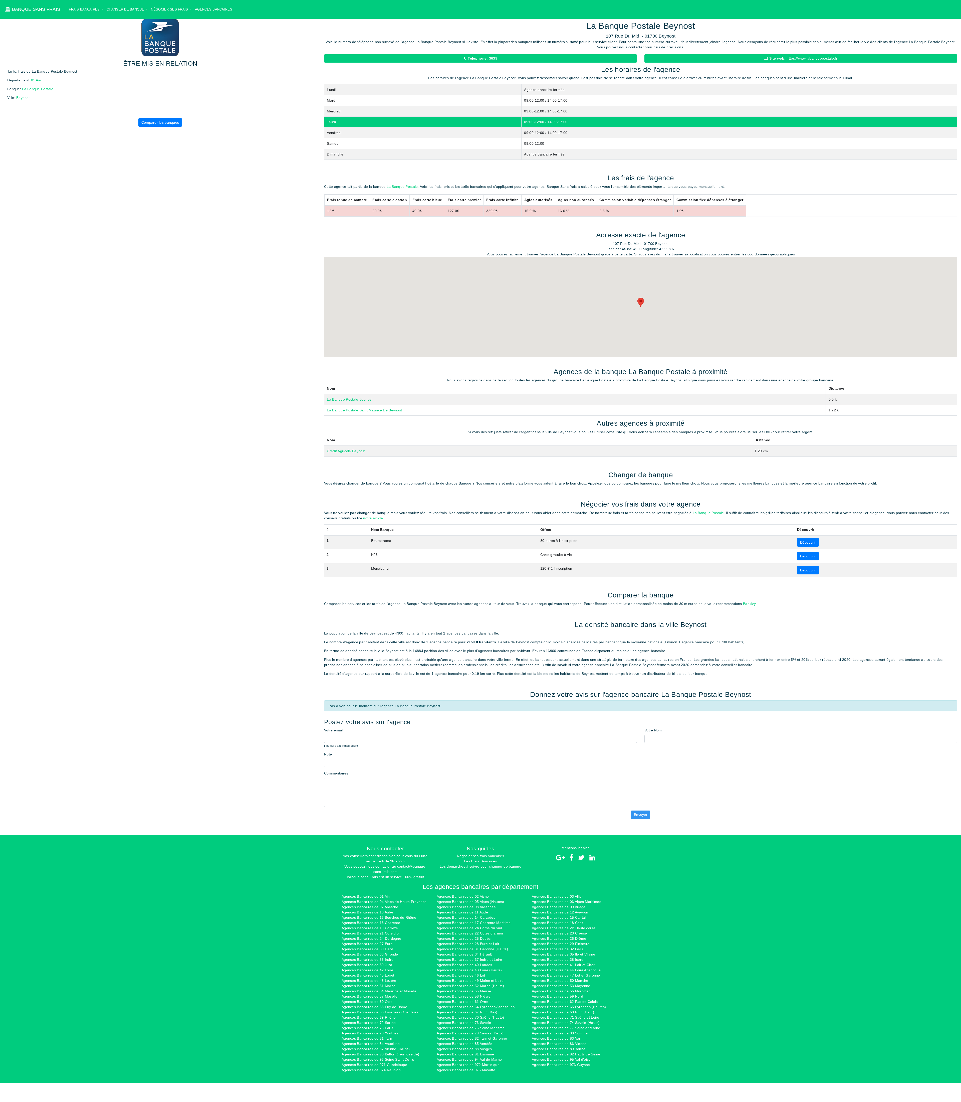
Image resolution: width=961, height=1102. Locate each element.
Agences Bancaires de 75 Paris (367, 1028)
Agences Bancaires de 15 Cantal (559, 917)
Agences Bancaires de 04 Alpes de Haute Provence (384, 902)
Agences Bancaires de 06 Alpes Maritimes (566, 902)
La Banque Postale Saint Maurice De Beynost (364, 410)
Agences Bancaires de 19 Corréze (370, 928)
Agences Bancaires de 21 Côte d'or (371, 933)
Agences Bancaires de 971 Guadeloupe (374, 1065)
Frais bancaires (85, 9)
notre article (373, 518)
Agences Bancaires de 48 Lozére (369, 981)
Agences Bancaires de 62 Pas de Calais (565, 1002)
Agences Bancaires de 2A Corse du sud (469, 928)
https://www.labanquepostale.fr (802, 58)
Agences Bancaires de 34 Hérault (464, 954)
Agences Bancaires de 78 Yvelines (370, 1033)
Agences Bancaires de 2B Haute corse (563, 928)
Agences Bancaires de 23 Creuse (559, 933)
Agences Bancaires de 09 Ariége (558, 907)
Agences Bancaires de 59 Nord (557, 996)
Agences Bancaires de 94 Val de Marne (469, 1059)
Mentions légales (575, 848)
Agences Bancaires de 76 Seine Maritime (471, 1028)
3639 (481, 58)
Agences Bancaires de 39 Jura (367, 965)
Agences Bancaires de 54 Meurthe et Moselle (379, 991)
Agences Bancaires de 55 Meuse (464, 991)
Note (328, 754)
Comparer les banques (160, 122)
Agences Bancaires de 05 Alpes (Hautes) (470, 902)
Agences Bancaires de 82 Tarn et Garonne (472, 1038)
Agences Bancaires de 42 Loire (367, 970)
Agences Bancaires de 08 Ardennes (466, 907)
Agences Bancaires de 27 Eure (367, 944)
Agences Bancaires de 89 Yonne (558, 1049)
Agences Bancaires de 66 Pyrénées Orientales (380, 1012)
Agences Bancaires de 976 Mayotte (466, 1070)
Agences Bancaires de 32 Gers (557, 949)
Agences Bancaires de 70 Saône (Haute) (470, 1017)
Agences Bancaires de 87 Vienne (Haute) (376, 1049)
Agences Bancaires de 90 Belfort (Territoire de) (380, 1054)
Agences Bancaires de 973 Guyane (561, 1065)
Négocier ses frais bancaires (480, 856)
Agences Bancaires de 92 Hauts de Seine (566, 1054)
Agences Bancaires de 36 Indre (367, 960)
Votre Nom (653, 730)
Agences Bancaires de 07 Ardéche (370, 907)
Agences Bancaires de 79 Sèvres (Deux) (470, 1033)
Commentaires (336, 773)
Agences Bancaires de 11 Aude (462, 912)
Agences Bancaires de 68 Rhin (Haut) (563, 1012)
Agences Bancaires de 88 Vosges (464, 1049)
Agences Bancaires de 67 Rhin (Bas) (467, 1012)
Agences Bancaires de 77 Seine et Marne (566, 1028)
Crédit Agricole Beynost (346, 451)
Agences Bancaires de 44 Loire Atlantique (566, 970)
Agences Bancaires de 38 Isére (557, 960)
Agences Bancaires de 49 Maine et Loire (470, 981)
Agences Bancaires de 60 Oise (367, 1002)
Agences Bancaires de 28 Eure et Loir (468, 944)
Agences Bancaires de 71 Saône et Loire (565, 1017)
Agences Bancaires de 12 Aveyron (560, 912)
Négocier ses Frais (170, 9)
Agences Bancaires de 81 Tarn (367, 1038)
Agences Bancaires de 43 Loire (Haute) (469, 970)
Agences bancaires (213, 9)
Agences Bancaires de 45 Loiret (368, 975)
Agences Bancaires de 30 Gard (367, 949)
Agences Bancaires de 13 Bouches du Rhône (379, 917)
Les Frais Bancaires (480, 861)
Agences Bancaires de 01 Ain (366, 896)
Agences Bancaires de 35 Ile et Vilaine (563, 954)
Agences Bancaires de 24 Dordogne (371, 938)
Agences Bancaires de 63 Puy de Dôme (374, 1007)
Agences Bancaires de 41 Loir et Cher (563, 965)
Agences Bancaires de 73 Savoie (464, 1023)
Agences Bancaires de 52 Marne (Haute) (470, 986)
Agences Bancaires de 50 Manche (560, 981)
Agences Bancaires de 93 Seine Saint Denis (378, 1059)
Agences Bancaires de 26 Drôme (559, 938)
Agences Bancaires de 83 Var (556, 1038)
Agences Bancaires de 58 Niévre (464, 996)
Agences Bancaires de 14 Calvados (466, 917)
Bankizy (749, 604)
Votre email (333, 730)
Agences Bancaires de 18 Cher (557, 923)
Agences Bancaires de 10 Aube (367, 912)
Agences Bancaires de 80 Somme (560, 1033)
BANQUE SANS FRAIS (35, 9)
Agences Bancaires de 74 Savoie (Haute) (566, 1023)
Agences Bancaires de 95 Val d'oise (561, 1059)
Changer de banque (126, 9)
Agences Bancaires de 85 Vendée (464, 1044)
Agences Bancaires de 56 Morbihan (561, 991)
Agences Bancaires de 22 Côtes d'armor (470, 933)
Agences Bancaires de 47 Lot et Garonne (566, 975)
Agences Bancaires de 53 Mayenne (561, 986)
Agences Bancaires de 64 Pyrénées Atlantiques (476, 1007)
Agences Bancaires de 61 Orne (462, 1002)
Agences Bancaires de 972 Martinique (468, 1065)
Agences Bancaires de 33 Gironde (370, 954)
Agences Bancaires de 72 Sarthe (369, 1023)
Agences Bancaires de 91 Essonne (465, 1054)
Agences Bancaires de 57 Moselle (370, 996)
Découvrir (808, 542)
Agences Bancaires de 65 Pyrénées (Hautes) (569, 1007)
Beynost (23, 98)
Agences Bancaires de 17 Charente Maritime (474, 923)
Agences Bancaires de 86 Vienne (559, 1044)
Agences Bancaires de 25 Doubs (464, 938)
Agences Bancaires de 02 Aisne (463, 896)
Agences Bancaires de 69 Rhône (369, 1017)
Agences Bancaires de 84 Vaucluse (371, 1044)
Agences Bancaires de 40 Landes (464, 965)
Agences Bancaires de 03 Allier (557, 896)
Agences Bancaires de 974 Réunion (371, 1070)
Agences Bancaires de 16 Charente (371, 923)
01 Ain (36, 80)
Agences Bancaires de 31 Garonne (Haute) (472, 949)
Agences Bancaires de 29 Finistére (560, 944)
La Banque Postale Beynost (349, 399)
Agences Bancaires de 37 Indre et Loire (469, 960)
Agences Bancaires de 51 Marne (368, 986)
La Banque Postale (37, 89)
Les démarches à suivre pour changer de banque (480, 866)
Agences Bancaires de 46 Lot (461, 975)
